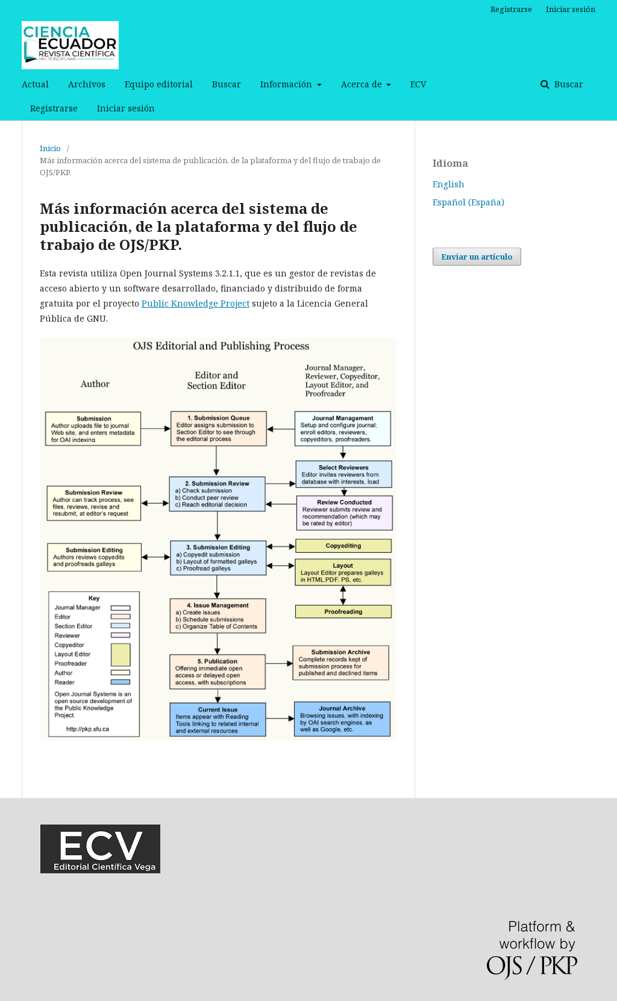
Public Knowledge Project (195, 303)
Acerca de (362, 84)
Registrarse (54, 108)
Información (287, 84)
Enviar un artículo (477, 256)
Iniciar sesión (126, 108)
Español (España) (468, 202)
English (449, 184)
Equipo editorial (159, 84)
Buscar (226, 84)
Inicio (50, 148)
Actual (35, 84)
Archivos (86, 84)
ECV (418, 84)
